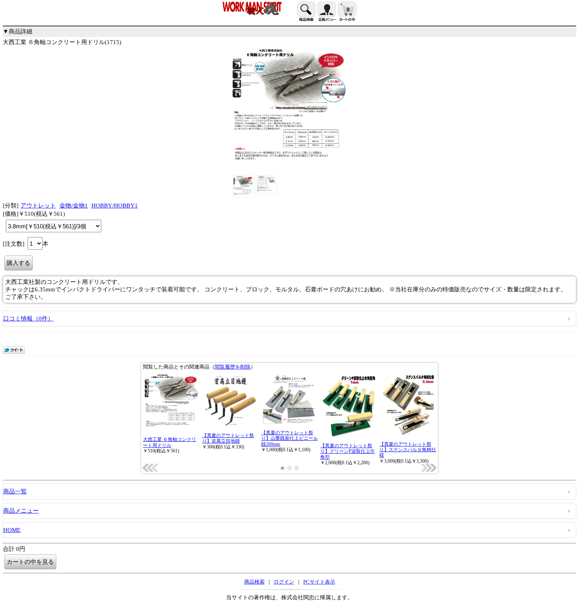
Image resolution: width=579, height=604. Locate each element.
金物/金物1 (73, 205)
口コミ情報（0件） (28, 318)
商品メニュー (21, 511)
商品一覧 (15, 491)
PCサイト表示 (319, 582)
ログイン (284, 582)
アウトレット (38, 205)
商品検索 (254, 582)
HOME (11, 530)
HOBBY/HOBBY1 (114, 205)
